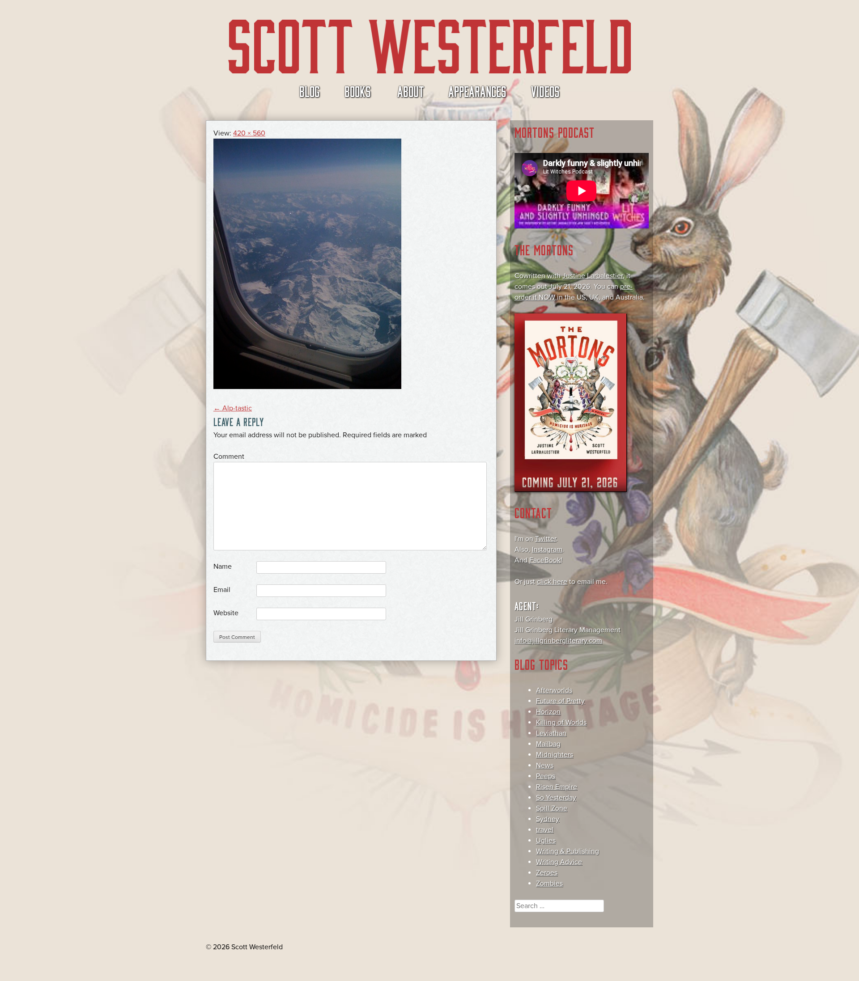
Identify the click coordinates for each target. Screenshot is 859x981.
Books (357, 91)
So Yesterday (556, 797)
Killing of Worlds (561, 722)
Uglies (546, 840)
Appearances (477, 91)
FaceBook (545, 560)
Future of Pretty (560, 701)
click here (552, 581)
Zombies (549, 883)
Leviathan (551, 733)
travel (544, 829)
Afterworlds (554, 690)
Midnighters (554, 754)
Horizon (548, 711)
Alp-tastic (232, 408)
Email (221, 589)
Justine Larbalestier (592, 275)
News (544, 765)
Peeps (545, 776)
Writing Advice (559, 862)
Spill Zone (551, 808)
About (410, 91)
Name (222, 566)
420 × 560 (249, 133)
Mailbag (548, 744)
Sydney (547, 819)
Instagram (547, 549)
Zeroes (546, 872)
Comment (228, 456)
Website (225, 613)
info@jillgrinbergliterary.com (558, 640)
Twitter (545, 538)
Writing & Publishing (567, 851)
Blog (309, 91)
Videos (545, 91)
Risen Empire (556, 786)
